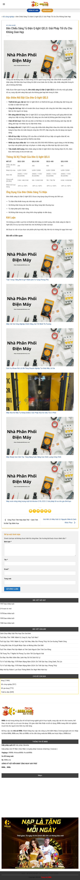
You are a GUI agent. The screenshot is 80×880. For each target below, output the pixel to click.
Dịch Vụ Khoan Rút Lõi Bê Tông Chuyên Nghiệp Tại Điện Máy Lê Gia (30, 368)
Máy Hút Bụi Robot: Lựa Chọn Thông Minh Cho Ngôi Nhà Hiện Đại (23, 670)
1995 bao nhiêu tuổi (7, 618)
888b (3, 767)
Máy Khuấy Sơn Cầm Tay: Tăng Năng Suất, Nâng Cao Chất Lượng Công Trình (33, 457)
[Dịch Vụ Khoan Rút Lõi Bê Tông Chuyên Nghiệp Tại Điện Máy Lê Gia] (40, 347)
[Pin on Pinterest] (45, 511)
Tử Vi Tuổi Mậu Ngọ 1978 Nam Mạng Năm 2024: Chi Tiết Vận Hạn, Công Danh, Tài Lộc (31, 662)
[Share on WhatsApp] (30, 511)
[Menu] (4, 4)
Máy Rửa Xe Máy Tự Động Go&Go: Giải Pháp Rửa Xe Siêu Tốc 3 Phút (31, 413)
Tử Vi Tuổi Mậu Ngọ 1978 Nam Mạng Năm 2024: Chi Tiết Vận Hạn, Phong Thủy (28, 666)
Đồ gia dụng (5, 688)
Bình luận (7, 542)
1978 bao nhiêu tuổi (7, 613)
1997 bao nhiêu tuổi (7, 604)
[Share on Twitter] (38, 511)
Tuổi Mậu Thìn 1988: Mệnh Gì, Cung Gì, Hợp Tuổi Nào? (19, 637)
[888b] (40, 4)
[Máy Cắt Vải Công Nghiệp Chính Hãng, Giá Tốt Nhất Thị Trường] (40, 303)
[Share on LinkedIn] (49, 511)
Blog (2, 680)
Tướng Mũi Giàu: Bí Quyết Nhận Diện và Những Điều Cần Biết (21, 645)
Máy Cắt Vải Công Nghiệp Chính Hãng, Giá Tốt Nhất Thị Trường (28, 324)
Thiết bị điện (5, 692)
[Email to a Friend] (42, 511)
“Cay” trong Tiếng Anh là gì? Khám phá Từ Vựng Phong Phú (27, 280)
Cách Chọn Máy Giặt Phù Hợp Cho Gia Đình (15, 633)
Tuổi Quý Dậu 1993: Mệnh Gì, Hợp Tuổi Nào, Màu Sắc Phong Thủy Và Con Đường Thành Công (33, 641)
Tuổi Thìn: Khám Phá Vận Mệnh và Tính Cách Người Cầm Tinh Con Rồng (25, 649)
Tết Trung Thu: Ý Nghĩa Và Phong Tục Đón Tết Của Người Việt (22, 654)
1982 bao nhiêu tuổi (7, 623)
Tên (6, 560)
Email (6, 569)
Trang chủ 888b (46, 877)
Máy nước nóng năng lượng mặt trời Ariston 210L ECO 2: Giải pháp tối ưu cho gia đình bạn (38, 501)
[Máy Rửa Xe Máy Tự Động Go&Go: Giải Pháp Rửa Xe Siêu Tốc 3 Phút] (40, 392)
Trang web (7, 579)
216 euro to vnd (5, 609)
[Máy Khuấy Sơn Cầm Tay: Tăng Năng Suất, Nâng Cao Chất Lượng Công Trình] (40, 436)
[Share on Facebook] (34, 511)
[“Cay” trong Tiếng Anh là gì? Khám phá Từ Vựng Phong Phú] (40, 259)
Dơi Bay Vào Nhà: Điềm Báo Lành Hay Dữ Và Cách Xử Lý (20, 658)
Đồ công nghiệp (8, 17)
